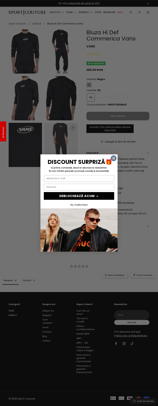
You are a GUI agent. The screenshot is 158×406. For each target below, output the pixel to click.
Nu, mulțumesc (79, 205)
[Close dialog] (113, 158)
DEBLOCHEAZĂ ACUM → (79, 196)
